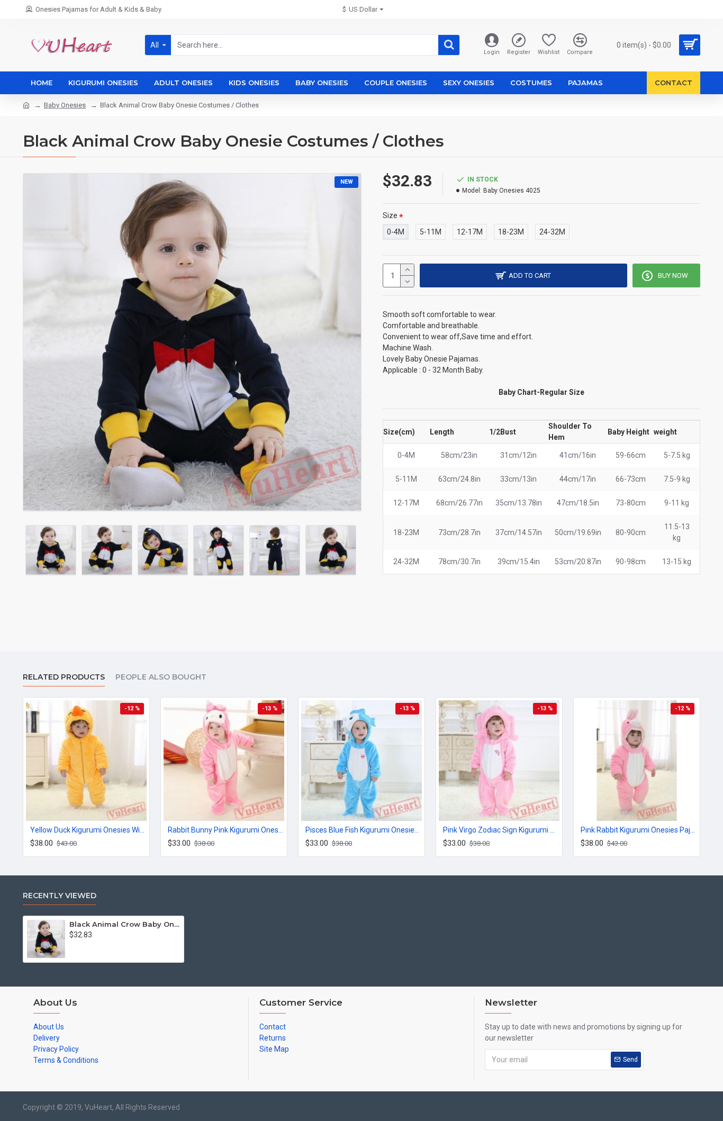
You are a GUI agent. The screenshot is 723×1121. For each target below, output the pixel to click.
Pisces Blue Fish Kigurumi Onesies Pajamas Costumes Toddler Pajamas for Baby (363, 830)
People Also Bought (160, 677)
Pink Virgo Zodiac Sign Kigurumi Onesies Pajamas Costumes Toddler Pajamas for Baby (501, 830)
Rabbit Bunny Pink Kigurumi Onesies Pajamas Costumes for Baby (226, 830)
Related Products (64, 677)
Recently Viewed (59, 895)
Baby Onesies (65, 105)
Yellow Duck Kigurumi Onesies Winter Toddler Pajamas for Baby (88, 830)
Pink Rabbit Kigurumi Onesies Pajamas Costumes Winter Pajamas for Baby (639, 830)
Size (390, 215)
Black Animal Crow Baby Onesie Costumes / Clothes (124, 924)
